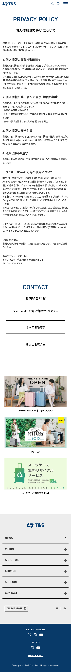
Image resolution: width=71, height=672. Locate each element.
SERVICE (10, 571)
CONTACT (11, 593)
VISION (9, 549)
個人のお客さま (36, 327)
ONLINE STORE (14, 608)
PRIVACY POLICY (35, 655)
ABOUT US (11, 560)
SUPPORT (11, 582)
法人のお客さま (36, 344)
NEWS (9, 538)
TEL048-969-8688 (12, 263)
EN (64, 608)
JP (57, 608)
